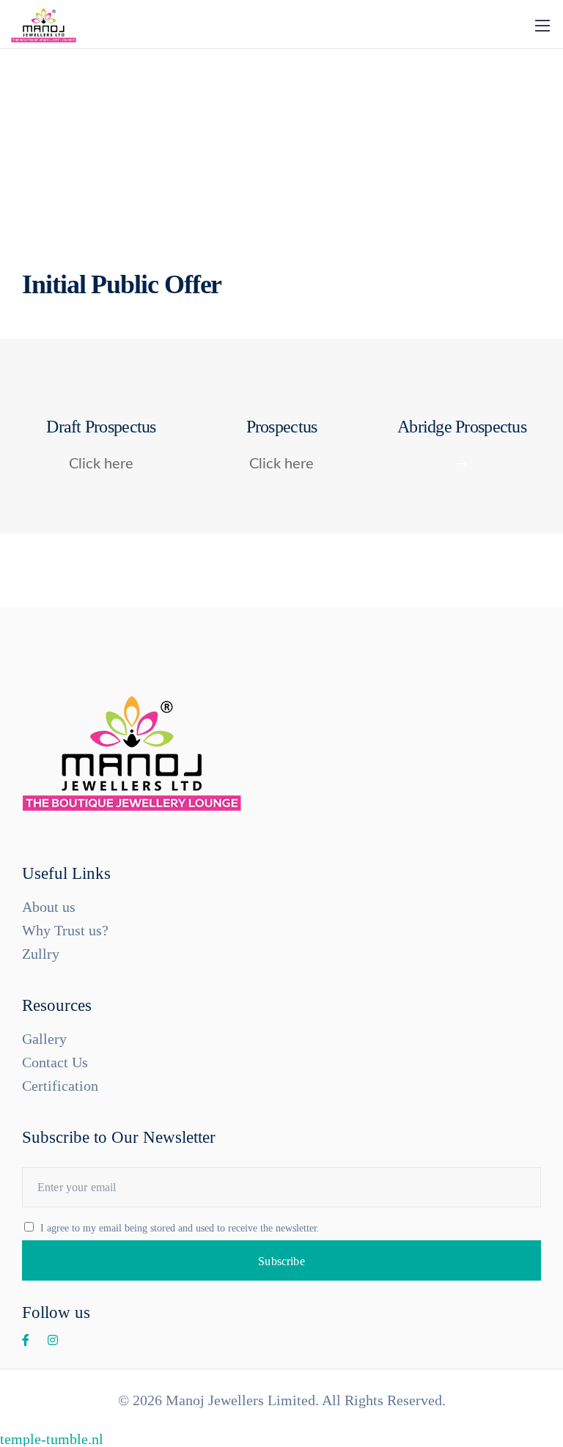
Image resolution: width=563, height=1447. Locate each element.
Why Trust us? (65, 930)
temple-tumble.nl (51, 1439)
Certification (60, 1086)
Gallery (44, 1039)
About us (49, 907)
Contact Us (55, 1062)
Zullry (40, 954)
